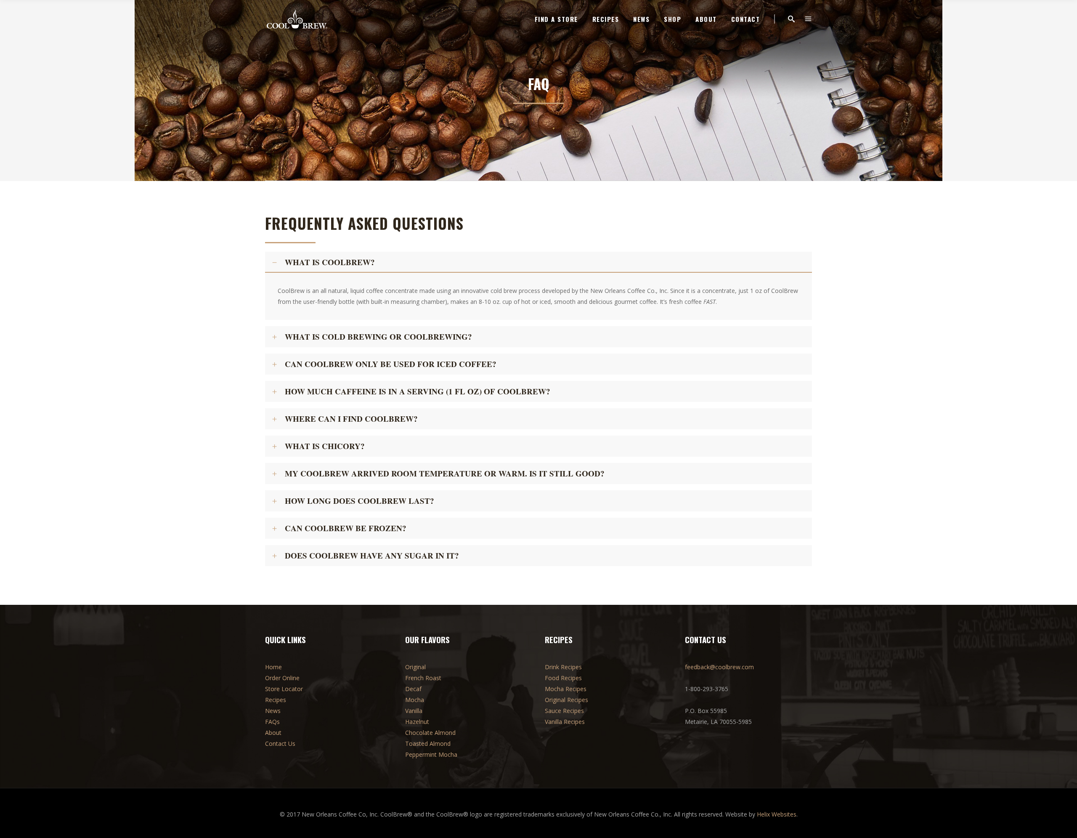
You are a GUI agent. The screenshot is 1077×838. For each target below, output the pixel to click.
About (273, 733)
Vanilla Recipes (565, 722)
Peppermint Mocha (431, 754)
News (273, 711)
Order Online (282, 678)
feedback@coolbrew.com (719, 667)
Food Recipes (563, 678)
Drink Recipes (563, 667)
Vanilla (413, 711)
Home (273, 667)
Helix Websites (776, 814)
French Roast (423, 678)
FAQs (272, 722)
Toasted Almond (428, 744)
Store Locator (284, 689)
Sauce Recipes (564, 711)
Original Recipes (566, 700)
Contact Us (280, 744)
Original (415, 667)
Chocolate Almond (430, 733)
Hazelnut (417, 722)
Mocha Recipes (565, 689)
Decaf (413, 689)
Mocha (414, 700)
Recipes (275, 700)
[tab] (538, 262)
